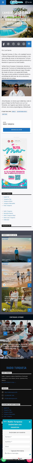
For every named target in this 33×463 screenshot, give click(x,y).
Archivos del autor (16, 130)
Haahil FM (6, 197)
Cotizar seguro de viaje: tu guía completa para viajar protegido (15, 249)
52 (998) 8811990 (9, 395)
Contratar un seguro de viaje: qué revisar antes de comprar (16, 274)
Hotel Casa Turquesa (9, 217)
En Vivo (30, 2)
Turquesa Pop (7, 199)
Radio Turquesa (17, 30)
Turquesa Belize (8, 201)
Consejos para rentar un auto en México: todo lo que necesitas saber (15, 298)
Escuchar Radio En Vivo (8, 382)
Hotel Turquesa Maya (9, 215)
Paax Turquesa (8, 205)
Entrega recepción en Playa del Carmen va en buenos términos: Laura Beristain (15, 346)
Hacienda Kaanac (8, 213)
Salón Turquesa (8, 211)
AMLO (13, 111)
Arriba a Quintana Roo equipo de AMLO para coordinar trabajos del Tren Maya (15, 327)
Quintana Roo (22, 111)
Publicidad (6, 219)
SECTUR (4, 114)
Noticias (16, 10)
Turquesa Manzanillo (9, 203)
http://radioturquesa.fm (11, 392)
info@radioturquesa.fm (11, 398)
